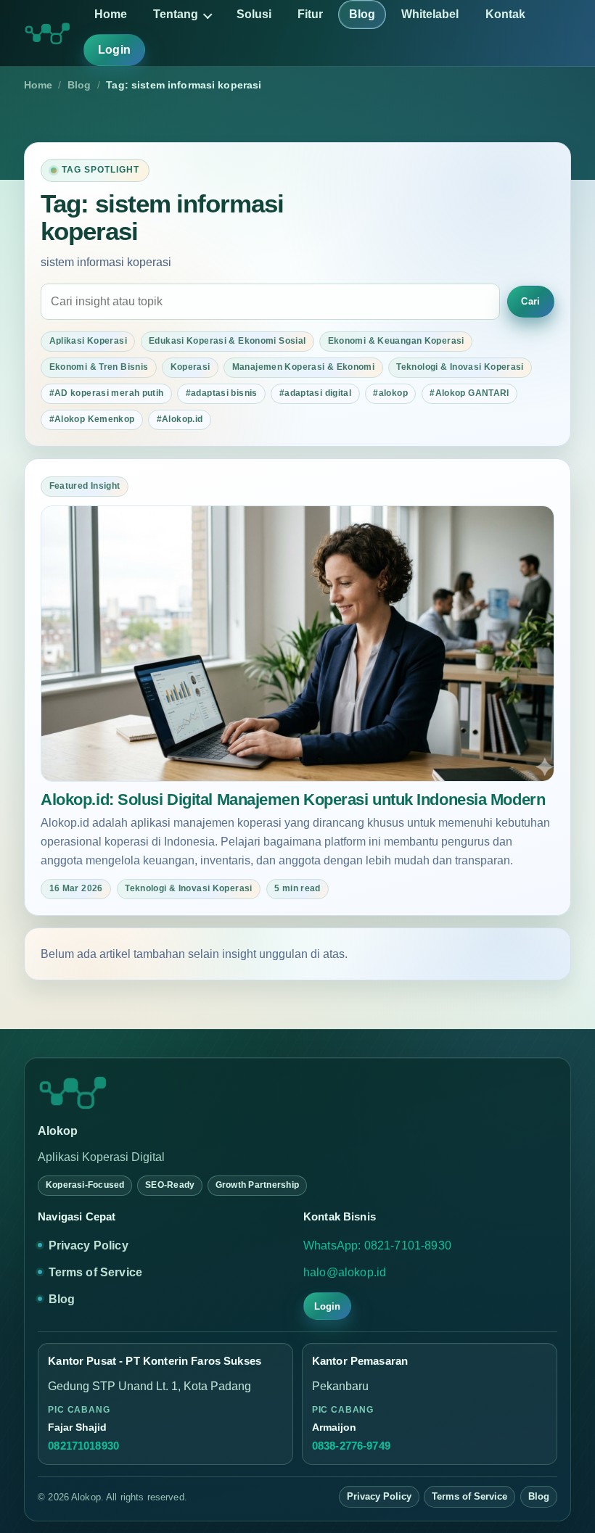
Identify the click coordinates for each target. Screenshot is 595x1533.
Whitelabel (430, 14)
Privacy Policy (88, 1245)
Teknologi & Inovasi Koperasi (459, 367)
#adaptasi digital (315, 393)
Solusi (254, 14)
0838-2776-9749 (351, 1446)
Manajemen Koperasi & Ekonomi (303, 367)
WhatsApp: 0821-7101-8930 (377, 1245)
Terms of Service (95, 1272)
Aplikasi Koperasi (88, 341)
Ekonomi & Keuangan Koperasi (396, 341)
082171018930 (83, 1446)
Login (114, 50)
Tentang (175, 14)
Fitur (310, 14)
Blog (362, 14)
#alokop (390, 393)
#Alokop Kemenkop (92, 419)
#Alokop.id (180, 419)
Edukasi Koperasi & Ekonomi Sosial (227, 341)
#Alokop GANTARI (469, 393)
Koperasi (190, 367)
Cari (530, 301)
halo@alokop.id (344, 1271)
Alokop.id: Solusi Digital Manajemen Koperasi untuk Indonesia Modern (293, 799)
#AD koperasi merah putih (106, 393)
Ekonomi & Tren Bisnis (99, 367)
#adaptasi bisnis (222, 393)
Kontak (505, 14)
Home (110, 14)
